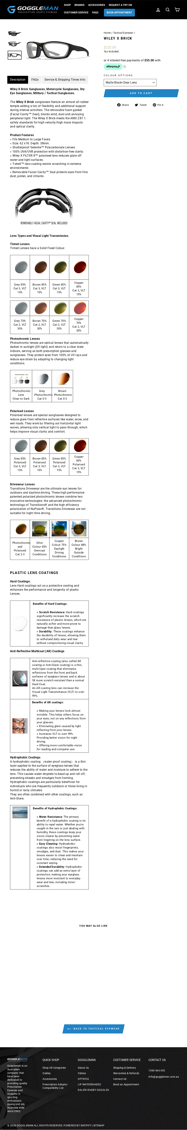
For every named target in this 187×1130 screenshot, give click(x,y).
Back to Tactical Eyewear (96, 1028)
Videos (82, 1073)
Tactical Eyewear (123, 32)
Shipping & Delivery (124, 1067)
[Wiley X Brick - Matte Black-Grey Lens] (22, 989)
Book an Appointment (126, 1084)
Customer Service (76, 12)
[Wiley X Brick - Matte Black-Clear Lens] (32, 989)
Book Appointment (119, 12)
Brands (80, 4)
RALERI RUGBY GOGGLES (93, 1089)
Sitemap (98, 1125)
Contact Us (120, 1078)
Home (107, 32)
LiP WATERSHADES (89, 1084)
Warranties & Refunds (126, 1073)
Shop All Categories (54, 1067)
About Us (83, 1067)
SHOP (67, 4)
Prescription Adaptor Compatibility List (55, 1086)
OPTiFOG (83, 1078)
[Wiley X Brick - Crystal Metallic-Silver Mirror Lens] (27, 989)
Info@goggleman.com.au (163, 1076)
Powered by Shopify (77, 1125)
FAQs (95, 12)
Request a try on (120, 4)
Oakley (47, 1073)
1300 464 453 (156, 1070)
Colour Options (118, 75)
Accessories (96, 4)
